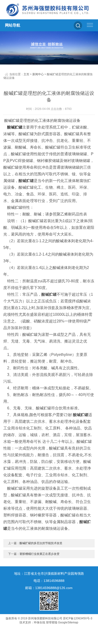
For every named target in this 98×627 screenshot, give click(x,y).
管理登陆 (51, 622)
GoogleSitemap (68, 622)
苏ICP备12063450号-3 (77, 618)
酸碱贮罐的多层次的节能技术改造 (41, 543)
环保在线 (39, 622)
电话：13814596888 (49, 581)
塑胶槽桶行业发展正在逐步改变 (39, 554)
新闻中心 (38, 74)
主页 (26, 74)
